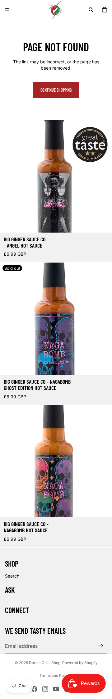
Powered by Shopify (80, 662)
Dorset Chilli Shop (44, 662)
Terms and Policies (56, 675)
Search (12, 575)
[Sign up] (100, 645)
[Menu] (7, 9)
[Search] (91, 10)
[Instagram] (45, 689)
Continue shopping (56, 90)
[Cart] (104, 10)
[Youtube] (56, 689)
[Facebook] (34, 689)
